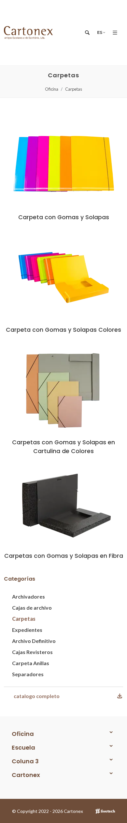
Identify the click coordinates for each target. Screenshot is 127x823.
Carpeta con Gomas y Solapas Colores (63, 330)
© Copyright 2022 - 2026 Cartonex (47, 811)
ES (100, 32)
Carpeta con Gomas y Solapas (63, 217)
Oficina (51, 89)
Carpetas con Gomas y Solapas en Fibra (63, 556)
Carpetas (73, 89)
